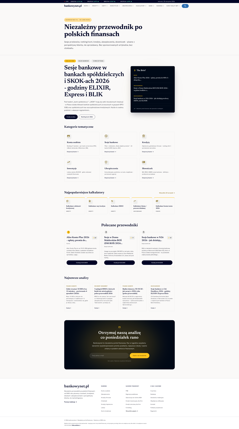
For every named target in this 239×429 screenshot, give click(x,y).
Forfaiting (128, 407)
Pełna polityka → (76, 425)
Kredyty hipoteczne (107, 404)
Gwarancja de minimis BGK (134, 397)
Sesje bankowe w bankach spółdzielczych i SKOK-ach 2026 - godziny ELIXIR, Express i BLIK (94, 81)
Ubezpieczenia (105, 394)
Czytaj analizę (71, 117)
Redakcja (153, 394)
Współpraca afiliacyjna (157, 401)
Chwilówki (104, 401)
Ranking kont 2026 (87, 117)
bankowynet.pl (73, 6)
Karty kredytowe (106, 411)
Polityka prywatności (156, 407)
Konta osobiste (105, 391)
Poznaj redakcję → (70, 402)
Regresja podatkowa (132, 394)
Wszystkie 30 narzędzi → (167, 193)
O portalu (153, 391)
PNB (127, 391)
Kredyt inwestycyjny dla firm (134, 401)
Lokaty (103, 407)
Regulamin (153, 411)
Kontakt (152, 404)
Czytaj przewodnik (82, 262)
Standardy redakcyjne (157, 397)
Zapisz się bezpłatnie (139, 355)
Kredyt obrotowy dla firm (133, 404)
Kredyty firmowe (106, 397)
